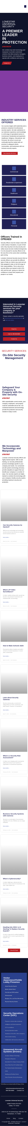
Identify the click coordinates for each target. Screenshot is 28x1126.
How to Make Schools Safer (13, 646)
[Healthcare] (14, 190)
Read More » (6, 537)
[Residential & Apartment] (14, 179)
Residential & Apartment (14, 182)
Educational (14, 215)
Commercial (14, 172)
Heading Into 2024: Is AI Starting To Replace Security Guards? (13, 929)
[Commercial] (14, 168)
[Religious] (14, 201)
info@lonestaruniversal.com (13, 318)
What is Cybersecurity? (12, 879)
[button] (25, 6)
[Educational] (14, 212)
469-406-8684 (9, 320)
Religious (14, 204)
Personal (14, 226)
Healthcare (14, 193)
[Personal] (14, 222)
